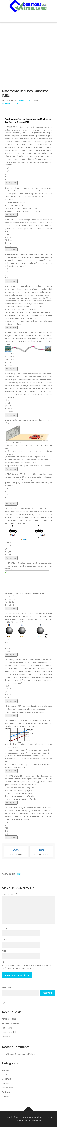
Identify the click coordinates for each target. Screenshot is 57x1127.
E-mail (6, 939)
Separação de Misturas (25, 1054)
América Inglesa (9, 1018)
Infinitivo (6, 1036)
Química (5, 1096)
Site (4, 951)
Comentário (9, 894)
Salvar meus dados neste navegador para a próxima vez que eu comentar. (27, 967)
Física (19, 874)
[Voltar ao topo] (28, 1111)
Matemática (7, 1087)
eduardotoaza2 (11, 103)
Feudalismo (7, 1027)
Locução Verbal (9, 1032)
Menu (52, 17)
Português (6, 1092)
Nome (6, 928)
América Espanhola (10, 1023)
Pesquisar (6, 987)
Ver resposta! (11, 183)
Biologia (5, 1070)
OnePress (20, 1120)
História (5, 1083)
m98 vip (8, 1054)
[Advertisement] (28, 53)
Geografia (6, 1078)
